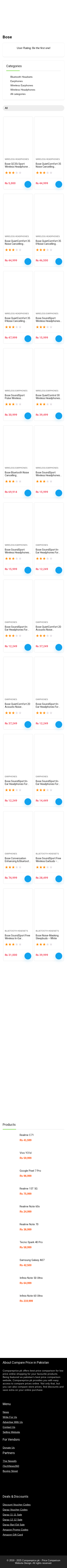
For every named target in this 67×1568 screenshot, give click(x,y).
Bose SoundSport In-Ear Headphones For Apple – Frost (16, 784)
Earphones (16, 81)
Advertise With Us (13, 1422)
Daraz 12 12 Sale (12, 1519)
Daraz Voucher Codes (15, 1509)
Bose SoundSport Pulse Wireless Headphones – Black (16, 398)
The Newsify (10, 1461)
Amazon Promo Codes (15, 1529)
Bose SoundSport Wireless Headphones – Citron (17, 552)
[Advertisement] (29, 1063)
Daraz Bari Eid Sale (14, 1524)
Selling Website (11, 1432)
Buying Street (10, 1471)
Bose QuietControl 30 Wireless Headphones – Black (48, 398)
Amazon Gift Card (13, 1534)
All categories (18, 94)
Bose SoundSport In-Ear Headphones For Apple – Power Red (47, 784)
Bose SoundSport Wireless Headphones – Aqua (48, 475)
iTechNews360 (11, 1466)
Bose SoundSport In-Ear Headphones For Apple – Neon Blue (47, 707)
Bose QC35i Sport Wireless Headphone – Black (17, 166)
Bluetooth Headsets (21, 76)
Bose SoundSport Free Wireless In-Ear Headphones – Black (17, 938)
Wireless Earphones (21, 85)
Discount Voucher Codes (17, 1504)
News (6, 1412)
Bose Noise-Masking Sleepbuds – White (47, 937)
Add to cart (27, 184)
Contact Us (9, 1427)
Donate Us (9, 1447)
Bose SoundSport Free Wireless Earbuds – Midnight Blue (48, 861)
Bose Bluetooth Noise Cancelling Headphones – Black (17, 475)
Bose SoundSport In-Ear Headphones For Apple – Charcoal (47, 552)
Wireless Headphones (22, 89)
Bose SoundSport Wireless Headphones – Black (48, 321)
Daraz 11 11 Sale (12, 1514)
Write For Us (10, 1417)
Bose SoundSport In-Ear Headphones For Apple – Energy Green (17, 629)
